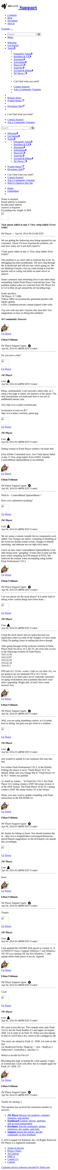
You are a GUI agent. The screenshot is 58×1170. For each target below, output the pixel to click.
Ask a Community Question (27, 89)
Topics (10, 48)
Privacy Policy (14, 1151)
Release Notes (14, 97)
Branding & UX (22, 56)
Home (10, 188)
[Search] (39, 34)
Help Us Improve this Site (20, 183)
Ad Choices (13, 1153)
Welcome (12, 42)
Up (2, 333)
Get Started (12, 45)
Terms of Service (15, 1148)
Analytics (18, 67)
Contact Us (12, 1159)
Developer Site (14, 106)
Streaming (19, 59)
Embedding (13, 191)
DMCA (11, 1156)
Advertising (19, 62)
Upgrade (5, 28)
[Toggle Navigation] (11, 29)
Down (8, 333)
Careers (11, 1162)
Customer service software (25, 1167)
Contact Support (22, 86)
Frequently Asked (22, 53)
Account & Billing (23, 70)
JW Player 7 (20, 73)
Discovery (19, 65)
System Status (14, 100)
